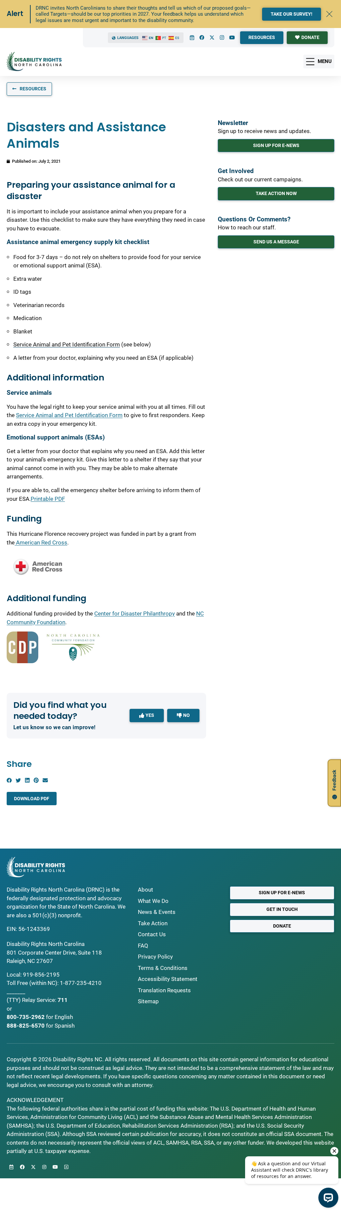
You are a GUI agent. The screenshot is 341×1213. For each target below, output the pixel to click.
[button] (9, 780)
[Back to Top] (66, 1167)
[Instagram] (222, 38)
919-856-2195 (41, 974)
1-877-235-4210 (81, 983)
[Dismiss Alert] (329, 14)
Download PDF (31, 798)
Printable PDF (48, 498)
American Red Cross (41, 542)
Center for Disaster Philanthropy (134, 613)
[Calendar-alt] (192, 38)
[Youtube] (232, 38)
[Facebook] (202, 38)
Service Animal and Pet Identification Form (66, 344)
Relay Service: (39, 1000)
